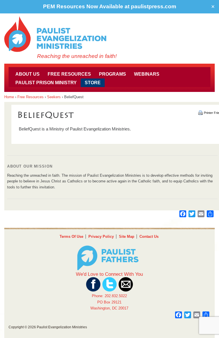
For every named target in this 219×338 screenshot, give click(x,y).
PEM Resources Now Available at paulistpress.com (109, 6)
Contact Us (149, 236)
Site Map (126, 236)
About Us (27, 74)
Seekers (54, 97)
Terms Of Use (71, 236)
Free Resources (69, 74)
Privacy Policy (101, 236)
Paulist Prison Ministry (46, 82)
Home (9, 97)
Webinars (146, 74)
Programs (112, 74)
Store (93, 82)
